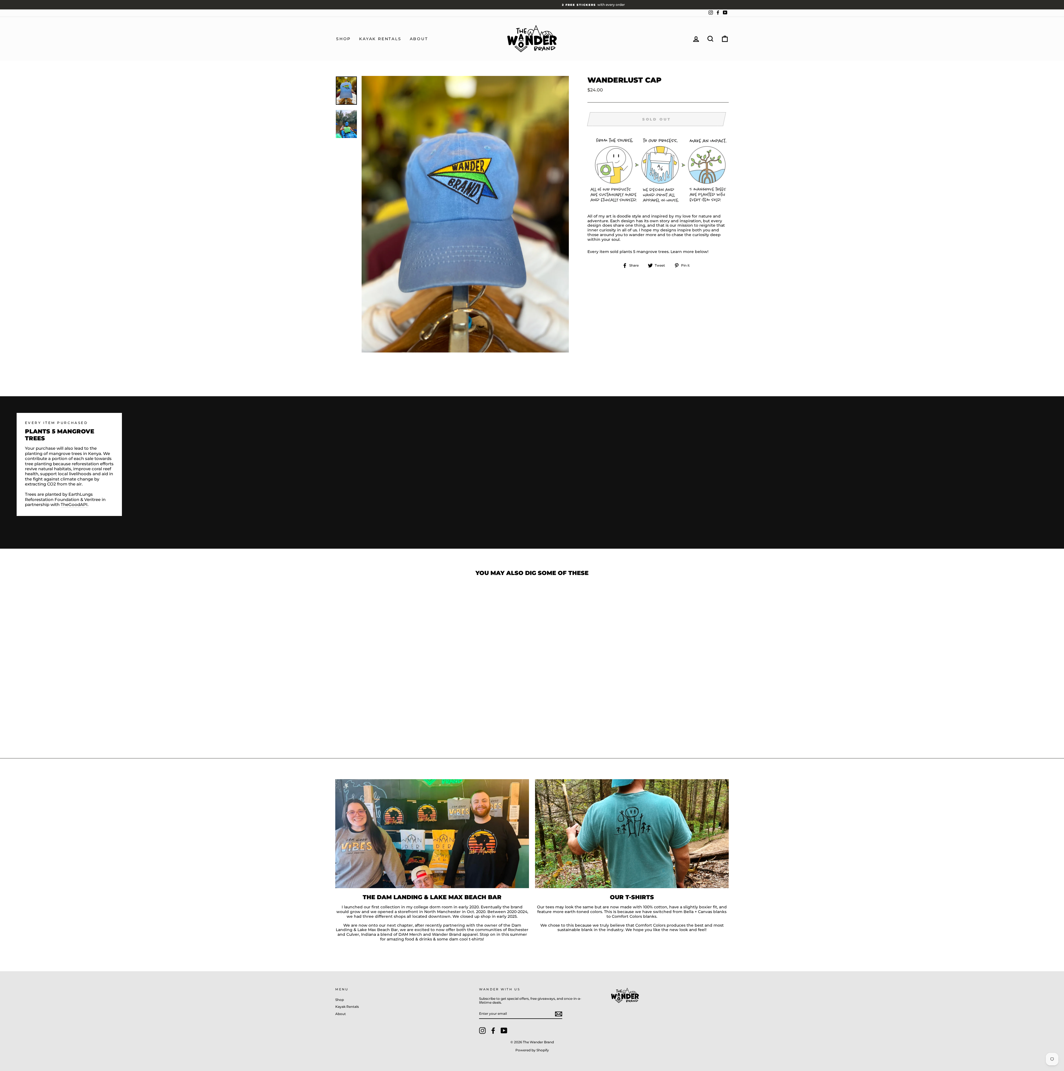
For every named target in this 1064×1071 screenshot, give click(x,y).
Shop (343, 38)
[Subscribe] (558, 1014)
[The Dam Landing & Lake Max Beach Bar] (432, 833)
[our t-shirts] (632, 833)
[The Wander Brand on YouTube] (504, 1030)
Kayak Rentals (380, 38)
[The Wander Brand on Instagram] (482, 1030)
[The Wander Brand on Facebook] (493, 1030)
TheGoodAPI (74, 504)
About (419, 38)
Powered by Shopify (532, 1050)
